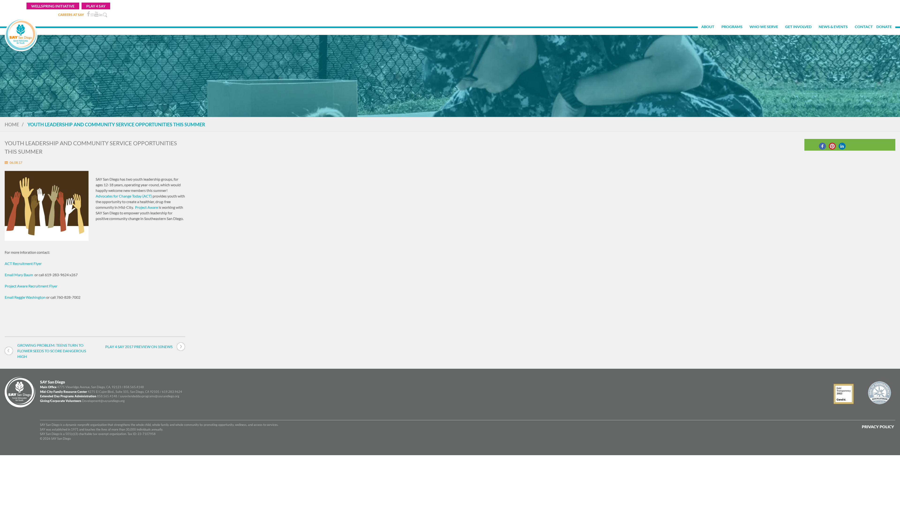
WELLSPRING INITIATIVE (53, 6)
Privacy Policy (878, 426)
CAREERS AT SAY (71, 15)
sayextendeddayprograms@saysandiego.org (149, 396)
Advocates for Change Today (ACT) (124, 196)
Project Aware (146, 207)
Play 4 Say (95, 6)
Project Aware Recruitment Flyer (31, 286)
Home (12, 124)
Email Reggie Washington (25, 297)
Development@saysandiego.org (103, 401)
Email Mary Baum (19, 274)
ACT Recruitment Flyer (23, 263)
